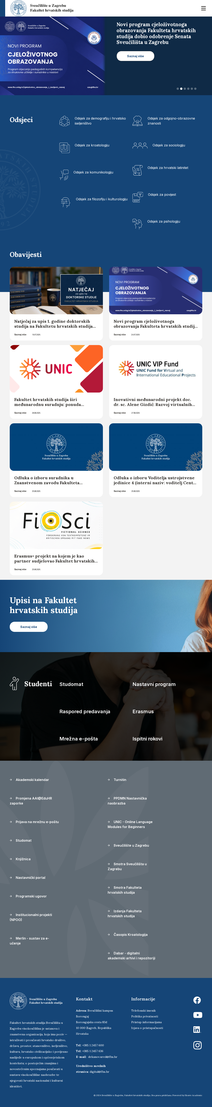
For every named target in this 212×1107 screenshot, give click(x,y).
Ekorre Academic (193, 1095)
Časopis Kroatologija (130, 935)
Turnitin (119, 780)
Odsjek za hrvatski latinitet (168, 168)
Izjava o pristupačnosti (147, 1028)
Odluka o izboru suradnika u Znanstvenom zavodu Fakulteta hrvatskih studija (47, 482)
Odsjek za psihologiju (163, 221)
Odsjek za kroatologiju (92, 145)
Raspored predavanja (84, 711)
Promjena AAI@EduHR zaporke (31, 800)
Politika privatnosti (144, 1016)
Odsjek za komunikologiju (93, 172)
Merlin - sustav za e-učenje (29, 940)
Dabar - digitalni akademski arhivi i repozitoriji (131, 955)
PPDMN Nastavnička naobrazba (127, 800)
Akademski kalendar (32, 780)
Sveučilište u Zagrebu (131, 845)
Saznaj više (20, 334)
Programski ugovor (31, 896)
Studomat (71, 684)
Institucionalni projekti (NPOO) (31, 917)
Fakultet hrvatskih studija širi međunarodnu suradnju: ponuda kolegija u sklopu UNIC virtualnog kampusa (49, 407)
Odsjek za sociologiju (169, 145)
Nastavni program (154, 684)
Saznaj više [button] (135, 50)
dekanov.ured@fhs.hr (102, 1057)
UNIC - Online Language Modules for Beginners (130, 824)
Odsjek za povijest (162, 194)
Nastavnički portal (30, 878)
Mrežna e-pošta (78, 739)
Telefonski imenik (143, 1010)
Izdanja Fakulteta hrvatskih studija (125, 913)
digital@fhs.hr (99, 1072)
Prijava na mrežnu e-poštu (37, 822)
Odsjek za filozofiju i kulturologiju (102, 199)
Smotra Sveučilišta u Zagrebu (127, 866)
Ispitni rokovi (147, 739)
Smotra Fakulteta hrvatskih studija (125, 890)
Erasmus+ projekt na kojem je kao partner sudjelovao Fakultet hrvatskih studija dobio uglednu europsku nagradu (54, 563)
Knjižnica (23, 859)
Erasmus (143, 711)
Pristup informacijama (146, 1022)
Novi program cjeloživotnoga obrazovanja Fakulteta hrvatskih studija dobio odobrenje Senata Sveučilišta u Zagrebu (155, 329)
